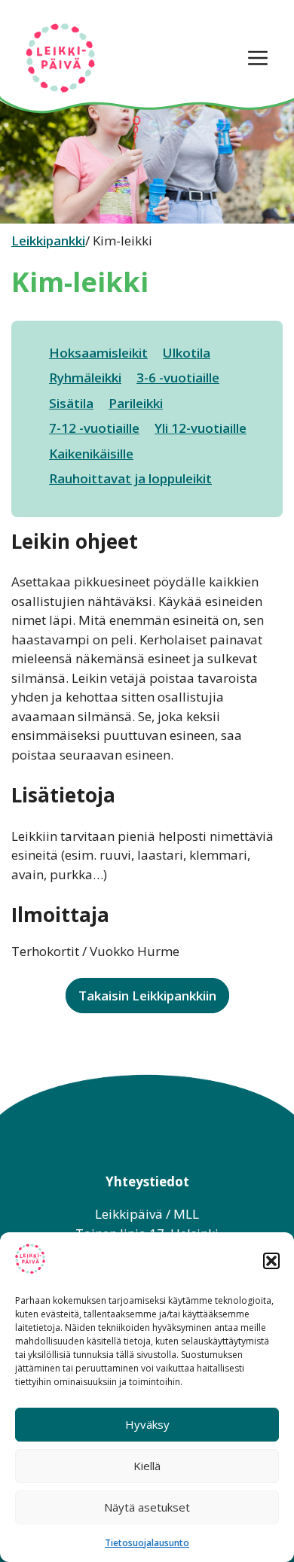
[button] (271, 1260)
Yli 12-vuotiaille (201, 428)
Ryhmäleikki (85, 377)
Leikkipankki (48, 240)
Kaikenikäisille (91, 453)
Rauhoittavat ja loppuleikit (130, 478)
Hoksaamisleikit (98, 352)
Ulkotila (186, 352)
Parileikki (136, 403)
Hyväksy (147, 1424)
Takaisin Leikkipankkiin (147, 995)
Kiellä (147, 1465)
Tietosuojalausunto (147, 1542)
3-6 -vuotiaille (177, 377)
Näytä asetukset (147, 1507)
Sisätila (71, 403)
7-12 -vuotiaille (94, 428)
